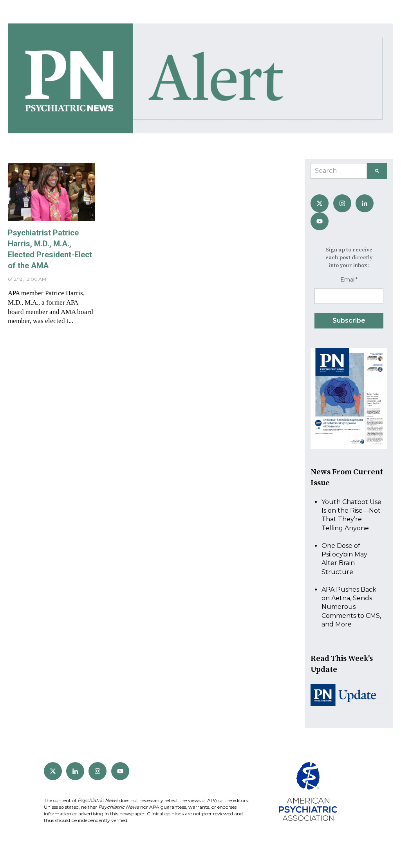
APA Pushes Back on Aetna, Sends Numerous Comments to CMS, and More (351, 607)
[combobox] (339, 171)
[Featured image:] (51, 219)
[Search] (377, 171)
